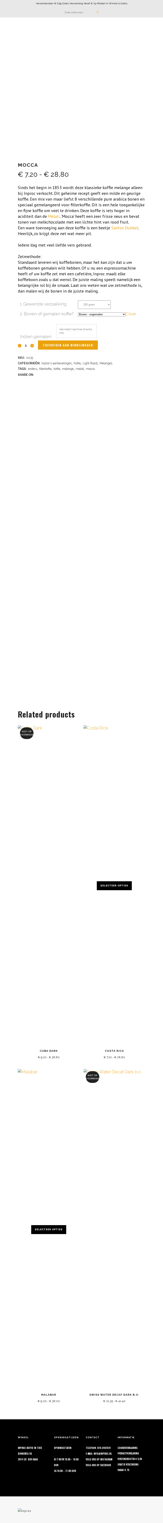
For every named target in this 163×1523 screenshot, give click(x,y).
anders (32, 368)
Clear (131, 313)
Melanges (106, 363)
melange (68, 368)
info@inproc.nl (103, 1453)
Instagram (106, 1459)
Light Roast (90, 363)
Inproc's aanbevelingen (57, 363)
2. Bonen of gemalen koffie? (47, 313)
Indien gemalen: (36, 336)
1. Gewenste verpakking (43, 304)
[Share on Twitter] (43, 374)
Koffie (77, 363)
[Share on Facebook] (37, 374)
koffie (56, 368)
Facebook (105, 1465)
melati (80, 368)
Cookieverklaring (128, 1448)
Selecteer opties (114, 885)
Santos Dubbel (124, 228)
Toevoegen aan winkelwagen (68, 345)
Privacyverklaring (128, 1453)
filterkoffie (45, 368)
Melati (54, 216)
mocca (90, 368)
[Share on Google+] (48, 374)
